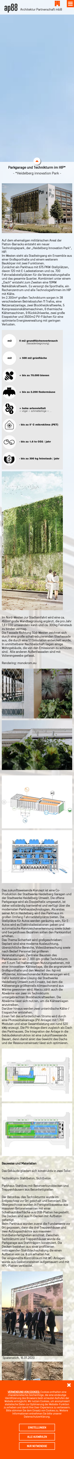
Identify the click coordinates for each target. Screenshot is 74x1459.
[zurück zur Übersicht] (56, 3)
